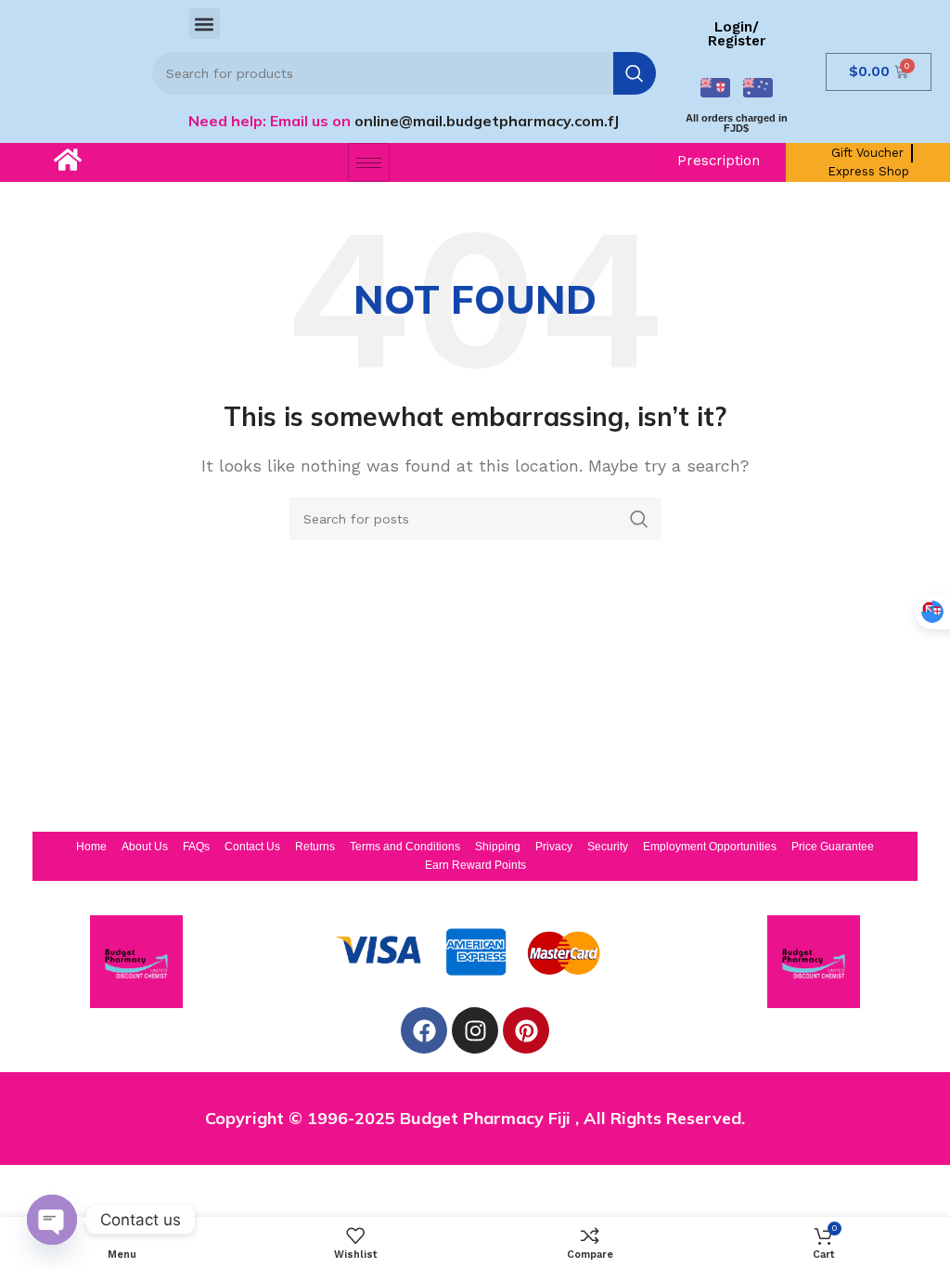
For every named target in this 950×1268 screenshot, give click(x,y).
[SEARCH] (634, 73)
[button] (204, 23)
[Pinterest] (526, 1030)
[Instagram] (475, 1030)
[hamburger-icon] (369, 162)
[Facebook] (424, 1030)
